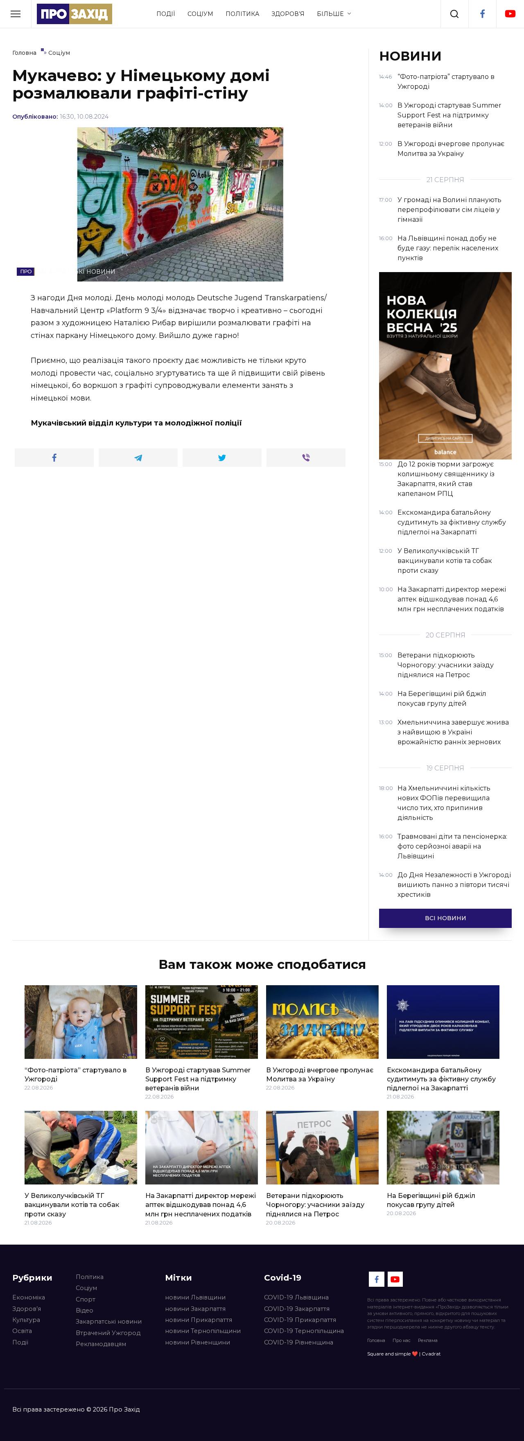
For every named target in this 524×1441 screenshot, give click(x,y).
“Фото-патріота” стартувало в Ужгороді (75, 1074)
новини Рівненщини (197, 1342)
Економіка (28, 1297)
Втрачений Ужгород (108, 1333)
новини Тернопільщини (203, 1331)
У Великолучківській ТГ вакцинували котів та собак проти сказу (72, 1204)
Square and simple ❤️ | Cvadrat (404, 1354)
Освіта (22, 1331)
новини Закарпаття (195, 1309)
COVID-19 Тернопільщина (304, 1331)
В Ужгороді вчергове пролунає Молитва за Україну (319, 1074)
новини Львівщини (195, 1297)
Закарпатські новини (109, 1321)
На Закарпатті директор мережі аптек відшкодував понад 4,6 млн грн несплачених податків (200, 1204)
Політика (242, 14)
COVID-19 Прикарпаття (300, 1320)
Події (165, 14)
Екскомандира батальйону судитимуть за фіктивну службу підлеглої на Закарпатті (441, 1079)
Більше (330, 14)
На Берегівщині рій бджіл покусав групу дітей (431, 1199)
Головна (376, 1340)
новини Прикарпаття (198, 1320)
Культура (26, 1320)
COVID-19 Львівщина (296, 1297)
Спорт (85, 1299)
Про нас (402, 1340)
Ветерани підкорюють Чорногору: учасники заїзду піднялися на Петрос (315, 1204)
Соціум (200, 14)
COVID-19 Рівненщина (298, 1342)
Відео (84, 1310)
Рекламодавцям (101, 1344)
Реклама (428, 1340)
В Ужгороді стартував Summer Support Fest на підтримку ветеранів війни (198, 1079)
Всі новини (445, 918)
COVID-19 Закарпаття (297, 1309)
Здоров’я (288, 14)
